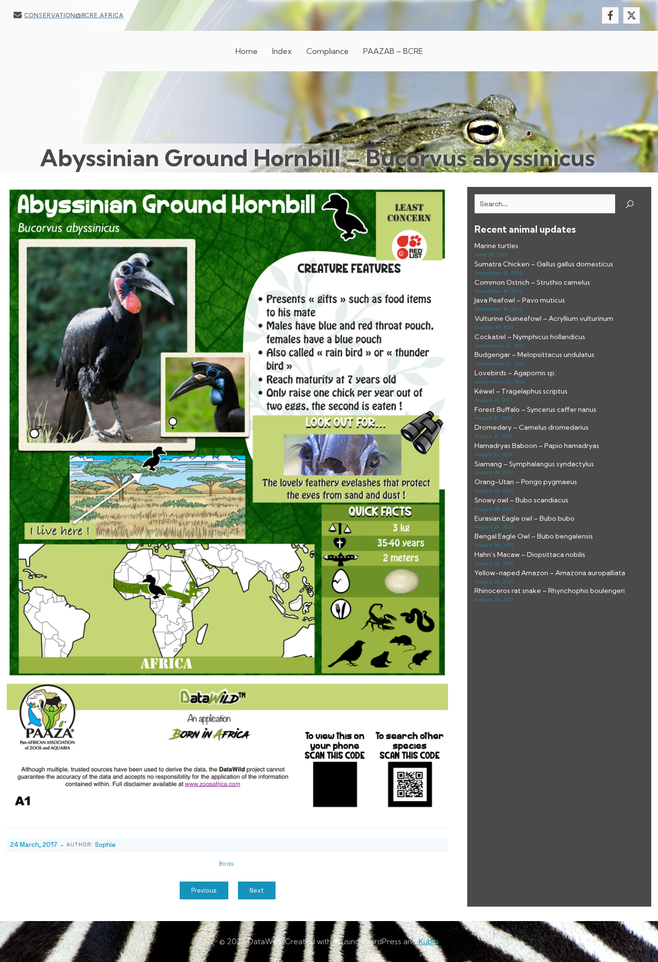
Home (247, 51)
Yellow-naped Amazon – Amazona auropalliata (549, 572)
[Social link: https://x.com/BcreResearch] (634, 15)
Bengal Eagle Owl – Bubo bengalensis (533, 536)
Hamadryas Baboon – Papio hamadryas (536, 445)
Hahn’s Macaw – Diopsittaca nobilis (529, 554)
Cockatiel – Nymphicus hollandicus (529, 336)
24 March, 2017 (33, 845)
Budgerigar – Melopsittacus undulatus (534, 354)
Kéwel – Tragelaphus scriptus (520, 391)
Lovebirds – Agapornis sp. (515, 373)
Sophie (105, 845)
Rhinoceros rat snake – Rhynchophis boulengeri (549, 590)
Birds (226, 864)
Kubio (429, 941)
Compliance (327, 51)
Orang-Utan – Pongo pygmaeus (525, 481)
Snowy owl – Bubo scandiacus (521, 500)
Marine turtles (496, 245)
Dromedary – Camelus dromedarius (531, 427)
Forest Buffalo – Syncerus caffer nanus (535, 409)
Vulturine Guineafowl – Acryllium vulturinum (543, 318)
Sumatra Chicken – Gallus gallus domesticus (543, 264)
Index (282, 51)
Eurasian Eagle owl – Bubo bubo (524, 518)
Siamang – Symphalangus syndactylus (534, 464)
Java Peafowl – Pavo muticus (519, 300)
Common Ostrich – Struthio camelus (532, 282)
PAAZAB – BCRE (393, 51)
